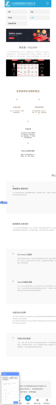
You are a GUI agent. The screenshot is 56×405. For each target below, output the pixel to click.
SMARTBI (12, 23)
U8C (32, 18)
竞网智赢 (32, 392)
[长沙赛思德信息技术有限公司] (21, 3)
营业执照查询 (37, 389)
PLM (10, 18)
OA (32, 12)
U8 (9, 12)
